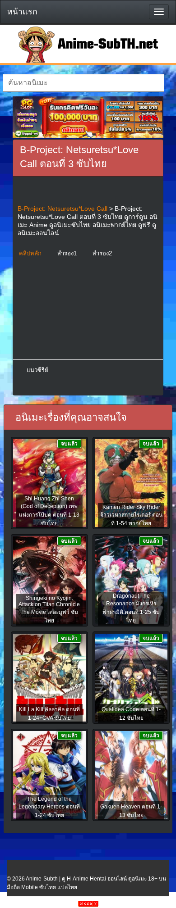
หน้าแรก (22, 11)
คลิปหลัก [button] (30, 253)
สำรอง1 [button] (67, 253)
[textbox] (84, 83)
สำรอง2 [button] (102, 253)
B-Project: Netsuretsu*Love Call (62, 208)
